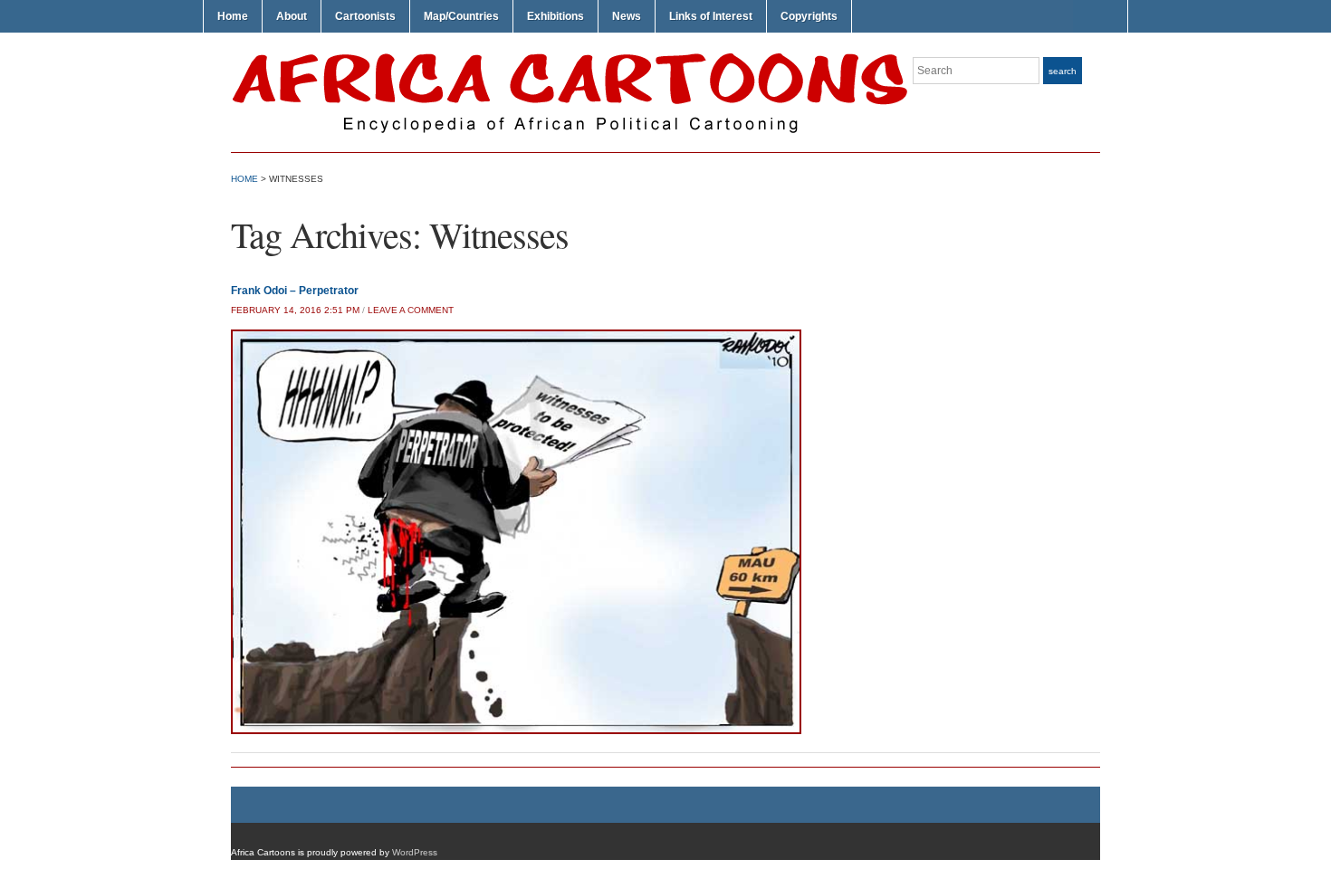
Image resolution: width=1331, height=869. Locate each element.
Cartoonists (365, 16)
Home (232, 16)
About (291, 16)
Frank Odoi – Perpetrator (295, 290)
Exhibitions (555, 16)
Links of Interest (710, 16)
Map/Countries (461, 16)
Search (1063, 71)
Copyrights (809, 16)
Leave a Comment (411, 310)
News (626, 16)
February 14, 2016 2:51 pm (295, 310)
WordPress (414, 852)
